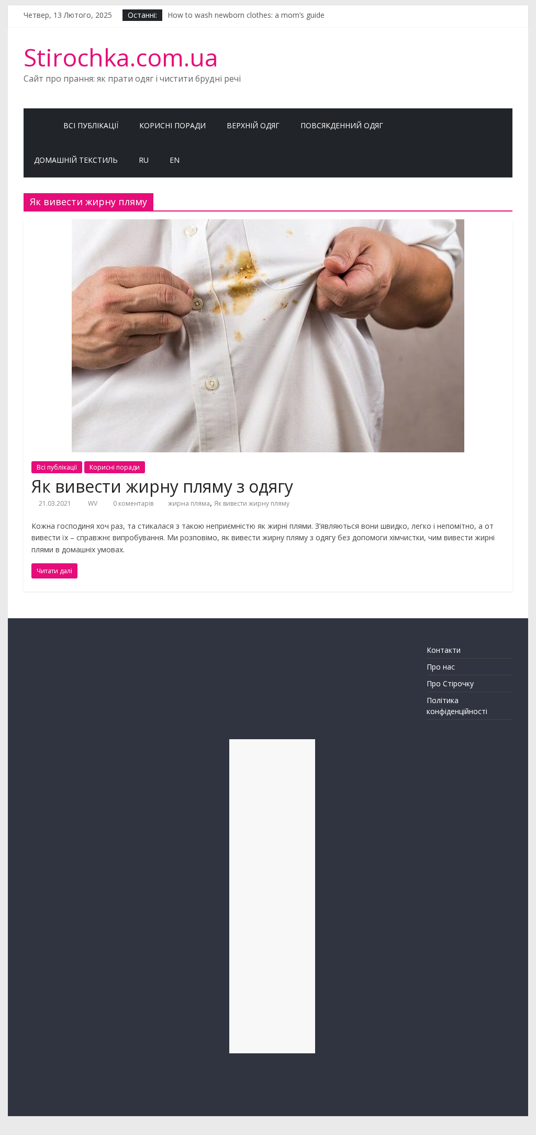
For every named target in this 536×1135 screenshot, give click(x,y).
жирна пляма (189, 503)
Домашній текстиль (76, 160)
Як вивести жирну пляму (251, 503)
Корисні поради (172, 125)
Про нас (441, 667)
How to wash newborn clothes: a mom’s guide (246, 18)
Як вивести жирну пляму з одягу (162, 486)
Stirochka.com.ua (121, 57)
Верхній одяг (253, 125)
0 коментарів (132, 503)
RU (144, 160)
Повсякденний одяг (341, 125)
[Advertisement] (272, 896)
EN (175, 160)
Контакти (444, 650)
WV (93, 503)
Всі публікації (90, 125)
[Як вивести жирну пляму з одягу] (268, 225)
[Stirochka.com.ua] (38, 125)
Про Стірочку (450, 683)
